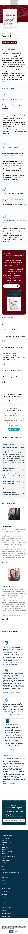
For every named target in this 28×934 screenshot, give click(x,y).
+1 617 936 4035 (6, 870)
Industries (4, 894)
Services (4, 897)
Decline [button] (16, 931)
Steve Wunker (6, 526)
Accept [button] (11, 931)
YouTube (4, 883)
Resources (5, 900)
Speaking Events (6, 913)
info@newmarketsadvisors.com (11, 873)
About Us (4, 891)
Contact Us (5, 910)
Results (4, 903)
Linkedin (4, 880)
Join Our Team (6, 916)
